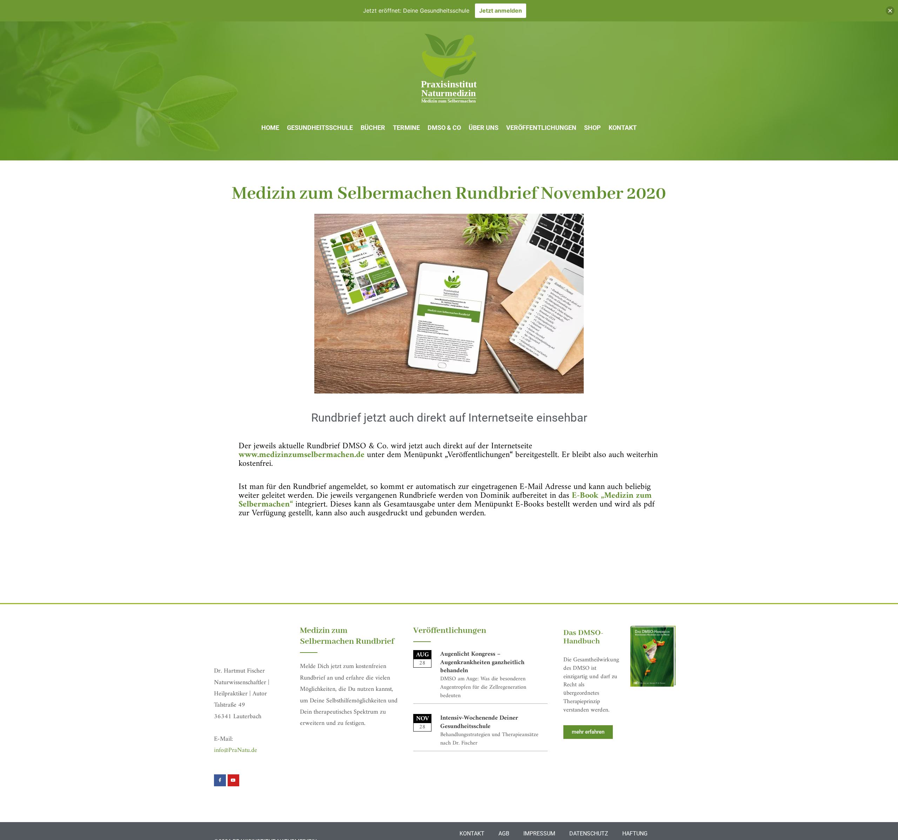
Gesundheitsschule (320, 127)
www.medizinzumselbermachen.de (301, 455)
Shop (592, 127)
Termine (406, 127)
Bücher (373, 127)
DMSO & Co (444, 127)
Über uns (483, 127)
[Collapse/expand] (890, 10)
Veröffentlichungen (541, 127)
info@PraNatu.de (235, 750)
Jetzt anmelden (500, 10)
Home (270, 127)
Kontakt (623, 127)
